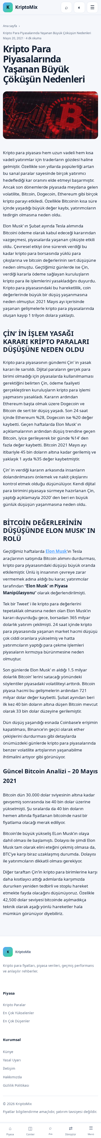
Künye (8, 1051)
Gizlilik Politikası (16, 1085)
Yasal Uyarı (12, 1060)
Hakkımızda (12, 1077)
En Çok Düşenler (16, 1021)
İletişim (9, 1068)
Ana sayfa (10, 26)
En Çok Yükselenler (18, 1013)
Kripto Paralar (14, 1004)
